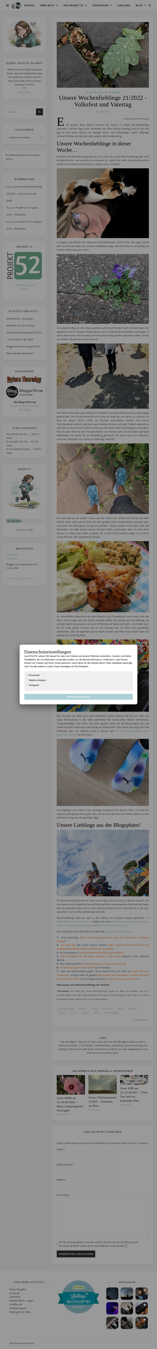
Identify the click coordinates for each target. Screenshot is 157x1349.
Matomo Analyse (37, 680)
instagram (34, 685)
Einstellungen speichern (78, 697)
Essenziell (34, 675)
